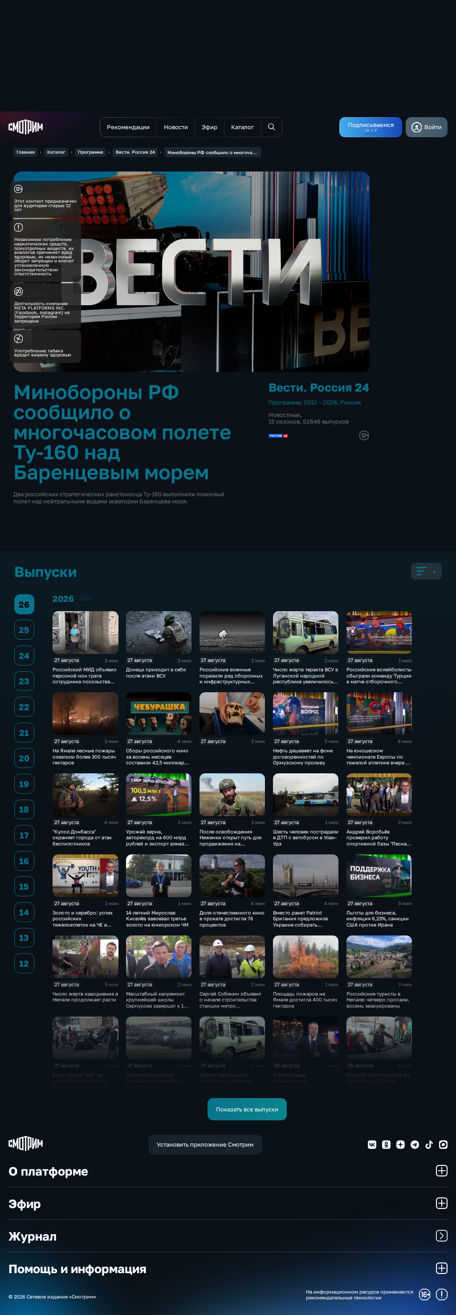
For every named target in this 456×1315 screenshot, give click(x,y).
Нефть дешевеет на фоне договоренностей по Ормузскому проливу (303, 756)
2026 (85, 598)
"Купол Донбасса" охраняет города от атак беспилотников (82, 837)
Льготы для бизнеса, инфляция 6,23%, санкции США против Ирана (377, 918)
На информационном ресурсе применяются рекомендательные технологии (359, 1294)
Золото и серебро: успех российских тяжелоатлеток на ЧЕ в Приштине (83, 921)
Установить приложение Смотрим (205, 1144)
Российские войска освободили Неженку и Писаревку (154, 1081)
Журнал (32, 1236)
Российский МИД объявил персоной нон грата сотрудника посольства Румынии (84, 678)
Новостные (284, 414)
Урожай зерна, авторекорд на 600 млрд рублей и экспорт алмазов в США (158, 840)
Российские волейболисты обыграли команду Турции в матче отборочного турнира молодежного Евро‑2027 (378, 681)
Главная (25, 152)
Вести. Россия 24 (135, 152)
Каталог (56, 152)
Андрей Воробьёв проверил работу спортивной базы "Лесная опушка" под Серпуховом (377, 840)
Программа (90, 152)
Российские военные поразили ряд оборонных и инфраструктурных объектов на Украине (231, 678)
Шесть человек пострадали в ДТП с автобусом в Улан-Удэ (305, 837)
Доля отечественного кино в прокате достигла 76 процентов (232, 918)
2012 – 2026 (320, 402)
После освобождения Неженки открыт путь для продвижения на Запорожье (230, 840)
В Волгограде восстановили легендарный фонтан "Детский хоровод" (298, 1083)
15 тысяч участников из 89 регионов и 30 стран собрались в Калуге (378, 1081)
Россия (350, 402)
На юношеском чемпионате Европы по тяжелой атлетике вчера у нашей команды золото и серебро (377, 762)
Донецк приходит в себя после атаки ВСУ (156, 672)
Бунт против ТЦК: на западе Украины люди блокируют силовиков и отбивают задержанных (82, 1083)
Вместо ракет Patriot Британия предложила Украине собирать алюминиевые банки (300, 921)
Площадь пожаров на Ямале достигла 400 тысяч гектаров (305, 1000)
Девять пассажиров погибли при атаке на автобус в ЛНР (226, 1081)
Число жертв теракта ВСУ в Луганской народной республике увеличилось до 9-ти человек (305, 678)
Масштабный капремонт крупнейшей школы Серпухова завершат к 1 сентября (155, 1002)
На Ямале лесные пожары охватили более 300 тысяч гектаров (84, 756)
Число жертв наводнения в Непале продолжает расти (85, 996)
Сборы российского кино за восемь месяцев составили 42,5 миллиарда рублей (158, 759)
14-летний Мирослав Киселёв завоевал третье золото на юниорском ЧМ (157, 918)
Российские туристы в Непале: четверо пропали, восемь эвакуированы (377, 1000)
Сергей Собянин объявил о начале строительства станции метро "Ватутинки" (230, 1002)
